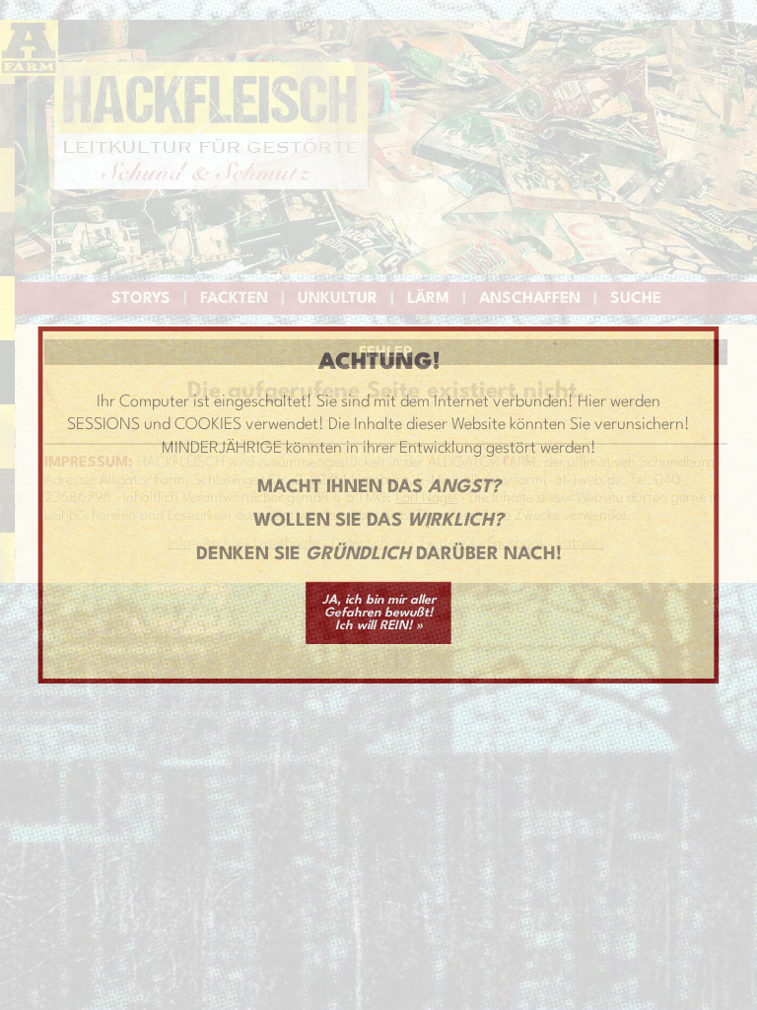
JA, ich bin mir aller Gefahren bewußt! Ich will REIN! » (379, 613)
